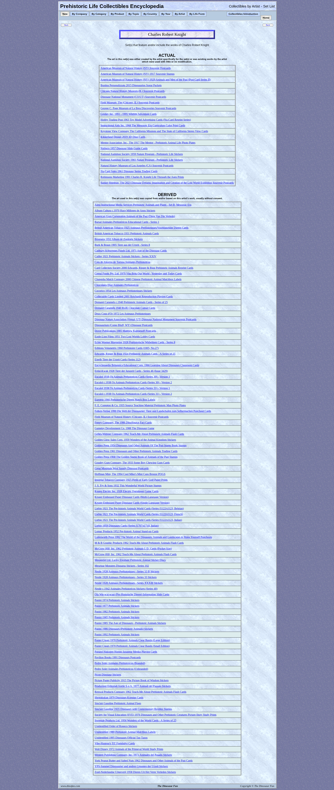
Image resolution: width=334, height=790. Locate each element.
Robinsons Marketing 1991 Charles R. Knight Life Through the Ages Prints (142, 177)
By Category (99, 14)
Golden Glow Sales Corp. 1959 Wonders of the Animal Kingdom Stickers (135, 439)
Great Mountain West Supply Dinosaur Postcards (122, 468)
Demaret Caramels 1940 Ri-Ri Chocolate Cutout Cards (125, 307)
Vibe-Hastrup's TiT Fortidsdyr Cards (115, 743)
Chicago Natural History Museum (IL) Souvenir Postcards (133, 91)
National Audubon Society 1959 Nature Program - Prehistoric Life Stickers (142, 154)
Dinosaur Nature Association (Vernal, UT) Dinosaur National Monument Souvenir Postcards (145, 319)
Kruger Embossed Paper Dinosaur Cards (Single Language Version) (132, 502)
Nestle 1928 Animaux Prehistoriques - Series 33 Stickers (126, 577)
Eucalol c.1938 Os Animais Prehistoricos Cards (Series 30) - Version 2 (133, 382)
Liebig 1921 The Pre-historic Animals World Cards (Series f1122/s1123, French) (139, 514)
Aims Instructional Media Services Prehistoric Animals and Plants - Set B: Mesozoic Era (143, 204)
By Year (165, 14)
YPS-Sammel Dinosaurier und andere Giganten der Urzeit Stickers (131, 766)
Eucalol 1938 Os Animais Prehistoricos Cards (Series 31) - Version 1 (132, 388)
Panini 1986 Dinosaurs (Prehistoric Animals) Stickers (124, 628)
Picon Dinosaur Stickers (108, 674)
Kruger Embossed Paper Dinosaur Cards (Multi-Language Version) (132, 497)
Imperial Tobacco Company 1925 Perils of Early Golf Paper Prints (131, 479)
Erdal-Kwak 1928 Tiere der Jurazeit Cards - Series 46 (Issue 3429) (131, 370)
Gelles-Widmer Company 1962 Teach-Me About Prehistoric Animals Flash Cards (139, 434)
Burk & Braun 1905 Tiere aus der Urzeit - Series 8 (122, 244)
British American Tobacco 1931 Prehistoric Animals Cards (127, 233)
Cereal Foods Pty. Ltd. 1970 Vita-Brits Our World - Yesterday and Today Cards (138, 273)
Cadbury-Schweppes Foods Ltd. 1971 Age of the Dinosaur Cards (131, 250)
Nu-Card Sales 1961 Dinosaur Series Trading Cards (129, 171)
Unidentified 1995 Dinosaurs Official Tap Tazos (121, 737)
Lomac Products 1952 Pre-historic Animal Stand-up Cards (126, 531)
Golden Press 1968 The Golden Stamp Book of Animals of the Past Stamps (136, 456)
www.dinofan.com (70, 786)
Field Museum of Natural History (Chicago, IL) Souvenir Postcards (132, 416)
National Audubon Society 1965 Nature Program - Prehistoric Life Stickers (142, 159)
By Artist (180, 14)
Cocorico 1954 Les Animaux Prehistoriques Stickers (123, 290)
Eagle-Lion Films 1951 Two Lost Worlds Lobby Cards (125, 336)
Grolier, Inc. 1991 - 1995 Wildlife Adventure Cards (129, 114)
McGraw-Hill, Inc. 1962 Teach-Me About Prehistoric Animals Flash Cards (136, 554)
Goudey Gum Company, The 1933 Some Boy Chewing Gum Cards (132, 462)
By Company (79, 14)
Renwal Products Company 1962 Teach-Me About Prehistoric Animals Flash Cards (140, 691)
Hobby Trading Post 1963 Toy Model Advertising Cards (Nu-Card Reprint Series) (146, 119)
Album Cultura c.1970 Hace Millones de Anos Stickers (125, 210)
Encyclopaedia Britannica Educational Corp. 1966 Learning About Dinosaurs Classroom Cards (147, 365)
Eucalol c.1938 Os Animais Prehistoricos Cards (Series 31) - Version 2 (133, 393)
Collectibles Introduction (243, 14)
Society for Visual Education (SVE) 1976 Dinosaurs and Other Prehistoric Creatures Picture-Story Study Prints (155, 714)
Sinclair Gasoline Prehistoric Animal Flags (118, 703)
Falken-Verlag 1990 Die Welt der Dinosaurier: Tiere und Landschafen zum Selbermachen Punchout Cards (153, 411)
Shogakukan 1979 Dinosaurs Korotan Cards (119, 697)
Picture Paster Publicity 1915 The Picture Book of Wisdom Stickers (132, 680)
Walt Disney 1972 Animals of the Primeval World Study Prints (129, 749)
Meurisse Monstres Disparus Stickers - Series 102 (122, 565)
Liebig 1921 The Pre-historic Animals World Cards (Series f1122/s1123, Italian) (138, 519)
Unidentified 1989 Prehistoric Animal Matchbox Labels (125, 731)
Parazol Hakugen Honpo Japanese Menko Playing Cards (126, 651)
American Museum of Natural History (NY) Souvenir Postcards (136, 68)
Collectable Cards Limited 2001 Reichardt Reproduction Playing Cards (134, 296)
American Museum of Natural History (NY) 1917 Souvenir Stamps (137, 73)
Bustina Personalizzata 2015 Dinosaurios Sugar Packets (131, 85)
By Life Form (197, 14)
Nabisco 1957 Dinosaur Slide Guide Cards (124, 148)
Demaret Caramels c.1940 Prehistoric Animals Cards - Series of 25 (131, 302)
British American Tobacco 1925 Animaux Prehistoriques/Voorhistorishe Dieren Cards (141, 227)
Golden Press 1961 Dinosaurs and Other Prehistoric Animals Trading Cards (136, 451)
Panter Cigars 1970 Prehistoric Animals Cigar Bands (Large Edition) (132, 640)
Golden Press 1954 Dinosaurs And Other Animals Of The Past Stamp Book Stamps (140, 445)
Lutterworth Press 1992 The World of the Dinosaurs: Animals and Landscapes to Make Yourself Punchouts (153, 537)
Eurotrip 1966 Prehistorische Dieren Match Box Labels (125, 399)
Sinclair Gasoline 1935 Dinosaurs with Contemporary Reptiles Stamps (133, 709)
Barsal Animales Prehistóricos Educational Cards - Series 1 (127, 222)
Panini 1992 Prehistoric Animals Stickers (117, 634)
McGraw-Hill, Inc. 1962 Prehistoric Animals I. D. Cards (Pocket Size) (133, 548)
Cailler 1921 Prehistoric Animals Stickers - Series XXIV (125, 256)
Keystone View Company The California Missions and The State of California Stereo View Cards (154, 131)
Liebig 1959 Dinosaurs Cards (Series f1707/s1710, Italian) (127, 525)
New (64, 14)
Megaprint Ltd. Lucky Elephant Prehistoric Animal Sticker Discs (130, 560)
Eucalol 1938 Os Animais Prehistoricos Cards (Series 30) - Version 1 (132, 376)
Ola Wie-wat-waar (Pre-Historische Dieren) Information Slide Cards (132, 594)
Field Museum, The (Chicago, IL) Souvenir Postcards (130, 102)
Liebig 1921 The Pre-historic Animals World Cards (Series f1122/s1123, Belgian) (139, 508)
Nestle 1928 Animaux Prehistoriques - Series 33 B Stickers (127, 571)
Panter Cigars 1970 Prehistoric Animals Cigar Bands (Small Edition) (132, 646)
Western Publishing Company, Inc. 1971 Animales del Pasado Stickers (133, 754)
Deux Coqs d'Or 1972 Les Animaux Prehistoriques (123, 313)
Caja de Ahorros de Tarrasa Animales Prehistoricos (122, 262)
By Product (117, 14)
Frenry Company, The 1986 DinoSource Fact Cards (123, 422)
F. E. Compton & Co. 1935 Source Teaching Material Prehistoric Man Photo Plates (140, 405)
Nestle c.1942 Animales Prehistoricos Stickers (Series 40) (126, 588)
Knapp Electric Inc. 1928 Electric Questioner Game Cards (126, 491)
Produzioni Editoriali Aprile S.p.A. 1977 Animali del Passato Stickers (133, 686)
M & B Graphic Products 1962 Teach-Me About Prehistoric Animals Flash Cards (139, 542)
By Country (150, 14)
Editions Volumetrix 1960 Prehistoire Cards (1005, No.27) (127, 348)
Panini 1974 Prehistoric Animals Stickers (117, 600)
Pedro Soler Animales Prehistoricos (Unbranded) (121, 668)
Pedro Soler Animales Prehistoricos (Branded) (120, 663)
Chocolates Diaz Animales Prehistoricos (116, 285)
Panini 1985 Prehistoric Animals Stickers (117, 617)
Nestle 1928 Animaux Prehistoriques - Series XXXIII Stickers (129, 582)
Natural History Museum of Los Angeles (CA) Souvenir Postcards (137, 165)
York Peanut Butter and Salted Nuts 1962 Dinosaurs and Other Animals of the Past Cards (144, 760)
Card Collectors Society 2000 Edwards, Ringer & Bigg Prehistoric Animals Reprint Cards (144, 267)
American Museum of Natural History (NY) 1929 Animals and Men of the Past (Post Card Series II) (155, 79)
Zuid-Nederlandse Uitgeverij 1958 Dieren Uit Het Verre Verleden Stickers (135, 772)
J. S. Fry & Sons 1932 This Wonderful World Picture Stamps (128, 485)
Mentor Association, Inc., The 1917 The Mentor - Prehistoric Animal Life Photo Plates (148, 142)
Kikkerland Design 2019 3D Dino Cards (123, 136)
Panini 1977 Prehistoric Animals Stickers (117, 605)
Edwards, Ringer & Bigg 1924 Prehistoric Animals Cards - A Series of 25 (135, 353)
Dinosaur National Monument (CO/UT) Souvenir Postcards (133, 96)
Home (266, 17)
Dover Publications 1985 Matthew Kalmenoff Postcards (125, 330)
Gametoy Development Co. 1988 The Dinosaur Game (124, 428)
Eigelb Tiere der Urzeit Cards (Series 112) (118, 359)
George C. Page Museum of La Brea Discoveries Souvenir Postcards (138, 108)
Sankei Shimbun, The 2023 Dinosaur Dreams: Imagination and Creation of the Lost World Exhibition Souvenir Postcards (167, 182)
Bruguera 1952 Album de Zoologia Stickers (119, 239)
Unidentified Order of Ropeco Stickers (116, 726)
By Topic (134, 14)
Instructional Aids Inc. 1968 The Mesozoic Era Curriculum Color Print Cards (143, 125)
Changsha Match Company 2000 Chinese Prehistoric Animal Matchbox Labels (138, 279)
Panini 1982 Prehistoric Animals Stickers (117, 611)
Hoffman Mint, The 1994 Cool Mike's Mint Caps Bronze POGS (130, 474)
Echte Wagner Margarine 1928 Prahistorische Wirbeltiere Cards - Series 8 (135, 342)
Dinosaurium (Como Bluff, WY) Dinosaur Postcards (124, 325)
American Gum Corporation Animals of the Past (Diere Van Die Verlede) (135, 216)
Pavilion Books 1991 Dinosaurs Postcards (118, 657)
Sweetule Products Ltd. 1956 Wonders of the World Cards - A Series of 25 (135, 720)
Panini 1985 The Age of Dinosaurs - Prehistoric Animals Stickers (130, 623)
